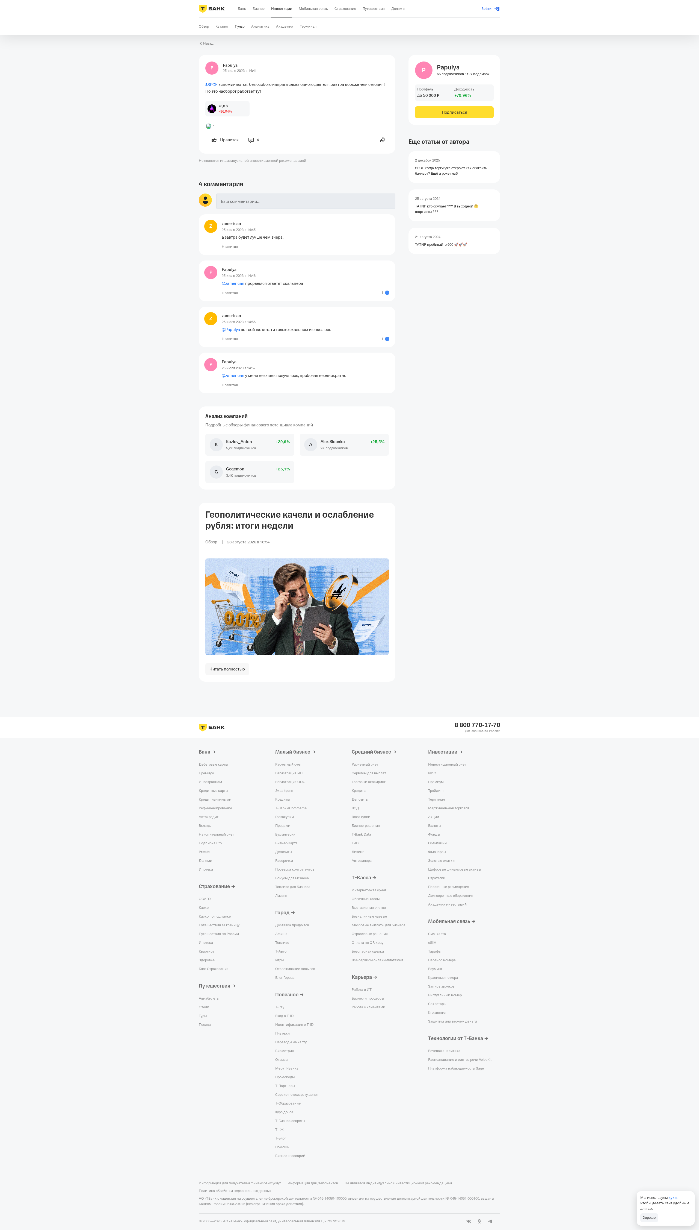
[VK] (468, 1221)
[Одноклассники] (479, 1221)
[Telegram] (490, 1221)
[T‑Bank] (212, 8)
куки (673, 1197)
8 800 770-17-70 (477, 725)
